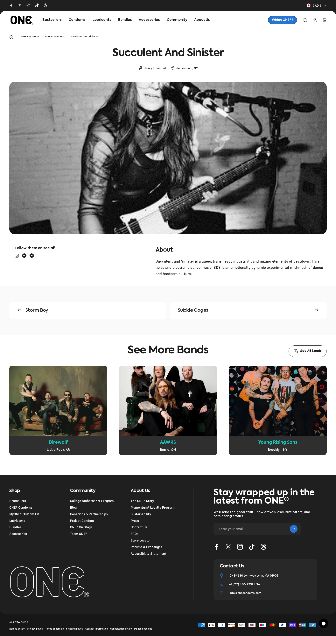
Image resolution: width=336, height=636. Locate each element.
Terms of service (54, 628)
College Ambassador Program (92, 501)
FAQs (134, 534)
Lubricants (17, 520)
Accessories (18, 534)
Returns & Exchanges (146, 547)
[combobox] (317, 5)
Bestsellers (17, 501)
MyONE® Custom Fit (24, 514)
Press (135, 520)
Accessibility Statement (148, 553)
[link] (282, 20)
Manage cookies (143, 628)
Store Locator (141, 540)
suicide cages (193, 310)
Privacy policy (35, 628)
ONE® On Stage (29, 37)
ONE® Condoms (20, 507)
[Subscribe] (294, 529)
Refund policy (17, 628)
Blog (73, 507)
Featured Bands (55, 37)
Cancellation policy (121, 628)
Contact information (96, 628)
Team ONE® (78, 534)
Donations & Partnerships (89, 514)
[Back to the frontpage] (11, 37)
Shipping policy (74, 628)
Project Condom (82, 520)
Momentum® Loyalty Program (153, 507)
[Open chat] (323, 623)
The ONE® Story (142, 501)
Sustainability (141, 514)
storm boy (36, 310)
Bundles (15, 527)
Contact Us (139, 527)
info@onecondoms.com (245, 593)
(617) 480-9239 (243, 584)
